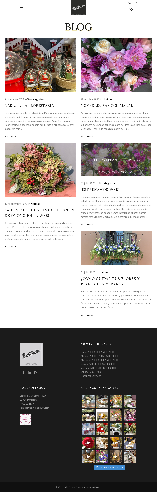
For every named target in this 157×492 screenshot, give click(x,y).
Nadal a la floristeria (29, 105)
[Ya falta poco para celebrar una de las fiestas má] (88, 443)
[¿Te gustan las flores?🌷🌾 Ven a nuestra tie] (102, 456)
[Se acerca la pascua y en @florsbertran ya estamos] (88, 456)
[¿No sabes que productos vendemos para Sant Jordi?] (102, 429)
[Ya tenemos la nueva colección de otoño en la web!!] (40, 170)
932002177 (27, 403)
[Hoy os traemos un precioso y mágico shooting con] (102, 443)
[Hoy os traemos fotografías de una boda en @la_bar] (130, 415)
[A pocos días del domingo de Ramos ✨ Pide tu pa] (116, 443)
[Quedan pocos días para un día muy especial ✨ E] (102, 415)
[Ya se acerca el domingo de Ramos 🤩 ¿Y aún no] (130, 443)
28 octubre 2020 (90, 99)
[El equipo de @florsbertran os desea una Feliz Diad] (88, 429)
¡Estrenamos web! (100, 189)
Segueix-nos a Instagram (111, 467)
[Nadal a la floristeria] (40, 65)
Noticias (107, 99)
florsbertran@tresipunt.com (34, 407)
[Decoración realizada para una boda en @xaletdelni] (130, 401)
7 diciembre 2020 (14, 99)
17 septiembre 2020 (16, 203)
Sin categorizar (36, 99)
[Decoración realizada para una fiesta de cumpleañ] (116, 401)
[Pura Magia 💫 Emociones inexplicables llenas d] (88, 415)
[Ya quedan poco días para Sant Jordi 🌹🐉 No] (116, 429)
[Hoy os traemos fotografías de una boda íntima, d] (130, 456)
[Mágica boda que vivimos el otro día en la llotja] (116, 456)
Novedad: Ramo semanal (107, 105)
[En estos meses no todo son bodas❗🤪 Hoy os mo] (116, 415)
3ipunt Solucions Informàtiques (85, 486)
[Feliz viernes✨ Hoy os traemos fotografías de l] (102, 401)
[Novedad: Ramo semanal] (116, 65)
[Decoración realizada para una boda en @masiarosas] (88, 401)
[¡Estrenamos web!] (116, 159)
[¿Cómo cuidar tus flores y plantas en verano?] (116, 248)
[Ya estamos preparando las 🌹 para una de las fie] (130, 429)
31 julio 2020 (88, 183)
